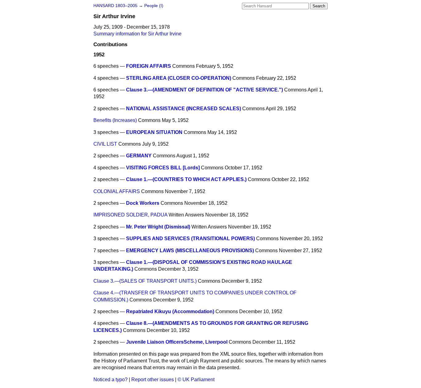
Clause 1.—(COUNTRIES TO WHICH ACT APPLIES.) (186, 179)
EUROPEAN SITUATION (154, 132)
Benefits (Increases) (115, 120)
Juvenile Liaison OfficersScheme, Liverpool (176, 342)
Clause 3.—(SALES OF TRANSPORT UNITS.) (145, 281)
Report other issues (152, 379)
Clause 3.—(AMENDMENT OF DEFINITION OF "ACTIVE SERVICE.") (204, 89)
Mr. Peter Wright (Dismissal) (158, 226)
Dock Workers (142, 203)
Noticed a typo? (110, 379)
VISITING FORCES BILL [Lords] (163, 167)
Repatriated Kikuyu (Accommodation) (170, 311)
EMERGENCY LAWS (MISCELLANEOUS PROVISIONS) (190, 250)
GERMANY (139, 155)
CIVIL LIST (105, 144)
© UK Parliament (196, 379)
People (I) (153, 5)
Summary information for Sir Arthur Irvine (137, 33)
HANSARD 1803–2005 (115, 5)
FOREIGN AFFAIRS (148, 66)
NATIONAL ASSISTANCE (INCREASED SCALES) (183, 108)
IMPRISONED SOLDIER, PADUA (130, 214)
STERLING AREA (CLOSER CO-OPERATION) (178, 78)
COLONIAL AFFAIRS (116, 191)
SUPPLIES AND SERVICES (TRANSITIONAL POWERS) (190, 238)
